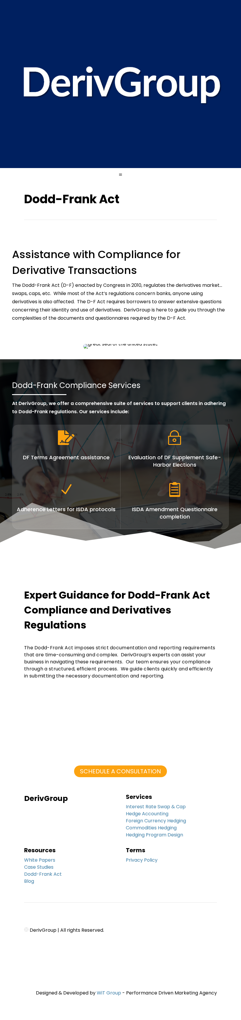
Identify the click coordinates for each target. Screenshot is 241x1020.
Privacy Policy (142, 860)
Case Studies (38, 867)
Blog (29, 881)
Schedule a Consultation (120, 771)
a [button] (120, 174)
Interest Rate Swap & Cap (156, 806)
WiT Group (109, 992)
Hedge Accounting (147, 813)
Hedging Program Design (154, 834)
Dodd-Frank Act (43, 874)
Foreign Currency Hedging (156, 820)
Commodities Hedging (151, 827)
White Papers (39, 860)
